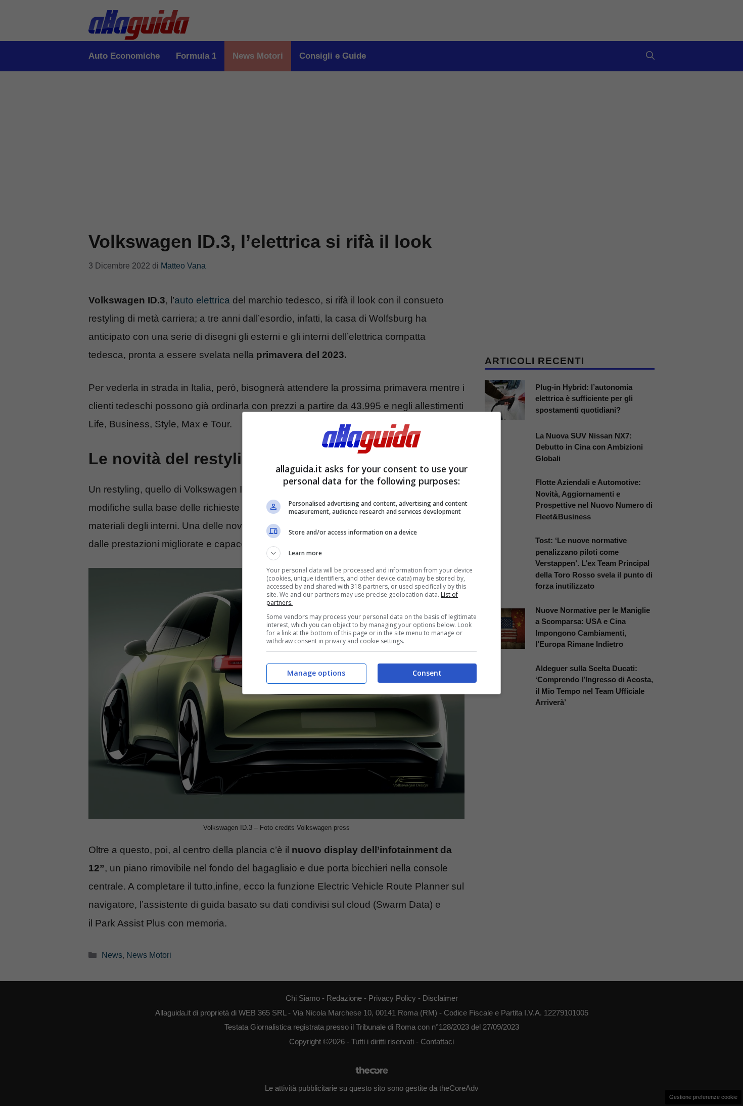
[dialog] (371, 553)
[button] (371, 553)
